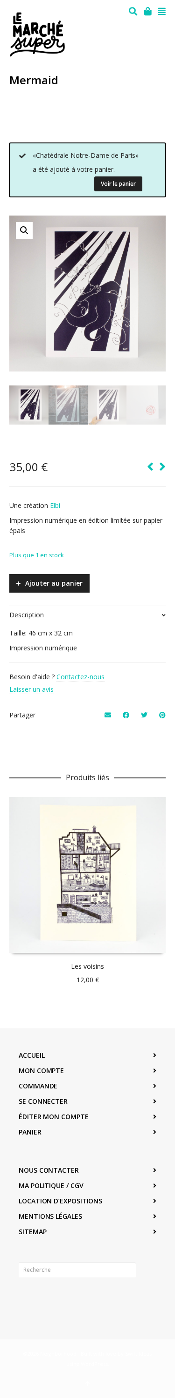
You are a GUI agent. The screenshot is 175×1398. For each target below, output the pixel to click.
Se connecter (43, 1101)
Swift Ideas (138, 1353)
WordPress (94, 1363)
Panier (30, 1132)
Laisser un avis (31, 689)
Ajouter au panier (54, 583)
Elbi (55, 505)
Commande (38, 1085)
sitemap (32, 1231)
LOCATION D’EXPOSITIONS (60, 1200)
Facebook (26, 1298)
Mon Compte (41, 1070)
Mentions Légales (50, 1216)
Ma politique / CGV (51, 1185)
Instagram (46, 1298)
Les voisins (87, 966)
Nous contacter (49, 1170)
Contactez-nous (80, 676)
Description (26, 614)
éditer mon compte (54, 1116)
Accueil (31, 1055)
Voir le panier (118, 184)
